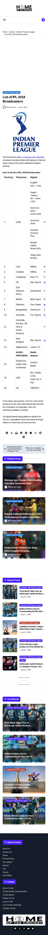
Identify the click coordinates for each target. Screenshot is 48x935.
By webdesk (11, 107)
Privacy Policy (8, 859)
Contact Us (7, 852)
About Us (6, 849)
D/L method (7, 862)
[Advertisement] (24, 64)
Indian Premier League (11, 92)
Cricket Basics (8, 895)
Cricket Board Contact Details (15, 891)
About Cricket (8, 888)
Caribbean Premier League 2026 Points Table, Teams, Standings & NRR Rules (31, 629)
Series (22, 660)
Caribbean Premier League (29, 623)
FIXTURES (7, 875)
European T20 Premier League (30, 587)
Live (4, 869)
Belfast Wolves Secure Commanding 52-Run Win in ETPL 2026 (31, 611)
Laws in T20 (8, 902)
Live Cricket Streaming (12, 905)
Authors (6, 865)
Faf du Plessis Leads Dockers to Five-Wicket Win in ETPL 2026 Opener (31, 647)
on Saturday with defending (33, 157)
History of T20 (8, 898)
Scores (5, 872)
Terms (5, 855)
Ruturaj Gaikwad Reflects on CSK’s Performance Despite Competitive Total (23, 517)
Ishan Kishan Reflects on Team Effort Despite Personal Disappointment (20, 550)
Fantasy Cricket (9, 908)
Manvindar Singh (14, 487)
